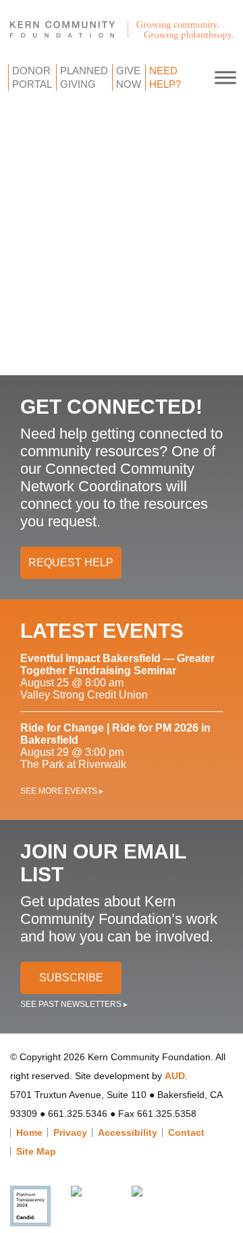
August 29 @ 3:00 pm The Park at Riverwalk (115, 746)
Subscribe (71, 977)
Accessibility (127, 1132)
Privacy (70, 1132)
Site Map (36, 1151)
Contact (186, 1132)
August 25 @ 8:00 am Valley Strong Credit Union (117, 677)
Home (29, 1132)
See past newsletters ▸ (74, 1004)
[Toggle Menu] (225, 77)
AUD (175, 1075)
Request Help (70, 562)
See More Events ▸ (61, 791)
